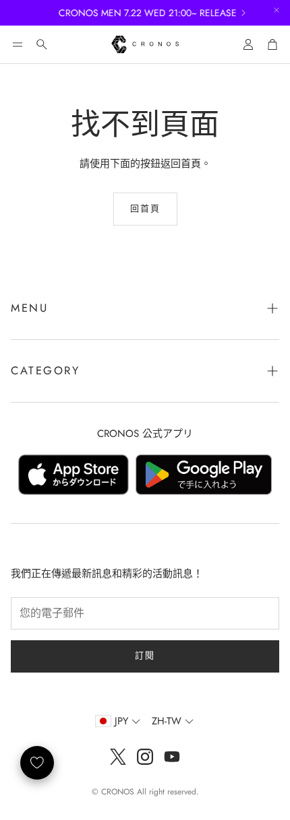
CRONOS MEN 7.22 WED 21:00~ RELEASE (144, 13)
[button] (17, 44)
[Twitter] (118, 757)
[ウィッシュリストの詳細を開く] (37, 763)
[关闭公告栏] (276, 10)
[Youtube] (172, 757)
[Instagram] (145, 757)
